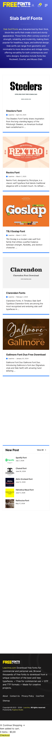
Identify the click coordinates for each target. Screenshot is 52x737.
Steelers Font (14, 110)
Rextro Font (13, 172)
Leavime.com (9, 667)
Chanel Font (21, 468)
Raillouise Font (22, 500)
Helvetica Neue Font (25, 490)
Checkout (5, 735)
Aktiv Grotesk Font (24, 479)
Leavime (11, 115)
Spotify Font (21, 457)
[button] (23, 5)
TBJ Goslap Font (15, 231)
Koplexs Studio (17, 710)
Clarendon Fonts (15, 293)
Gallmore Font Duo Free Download (26, 354)
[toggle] (46, 5)
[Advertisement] (26, 416)
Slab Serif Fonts (10, 29)
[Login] (32, 5)
